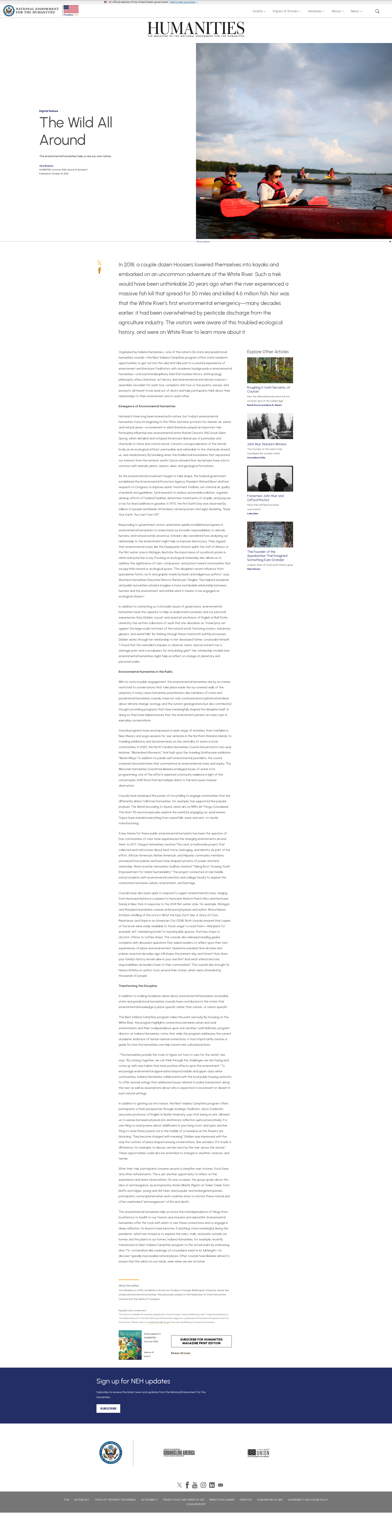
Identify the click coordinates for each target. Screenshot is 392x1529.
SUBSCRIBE (108, 1408)
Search (377, 11)
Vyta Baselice (46, 166)
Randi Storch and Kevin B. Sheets (264, 405)
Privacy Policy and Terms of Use (183, 1499)
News (355, 11)
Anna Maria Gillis (256, 457)
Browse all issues (180, 1353)
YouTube (195, 1485)
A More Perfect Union (259, 1452)
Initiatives (315, 11)
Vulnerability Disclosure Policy (308, 1499)
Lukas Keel (252, 513)
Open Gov (246, 1499)
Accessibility (149, 1499)
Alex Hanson (253, 569)
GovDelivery (220, 1485)
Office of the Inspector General (115, 1499)
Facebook (99, 270)
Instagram (203, 1485)
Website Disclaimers (222, 1499)
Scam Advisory (196, 1504)
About (336, 11)
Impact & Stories (285, 11)
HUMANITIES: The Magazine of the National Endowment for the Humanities (196, 29)
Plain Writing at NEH (270, 1499)
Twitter (99, 263)
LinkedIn (212, 1485)
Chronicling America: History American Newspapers (179, 1452)
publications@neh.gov (159, 1322)
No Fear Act (82, 1499)
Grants (258, 11)
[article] (140, 1345)
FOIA (66, 1499)
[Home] (41, 10)
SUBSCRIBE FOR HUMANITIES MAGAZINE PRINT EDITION (201, 1341)
